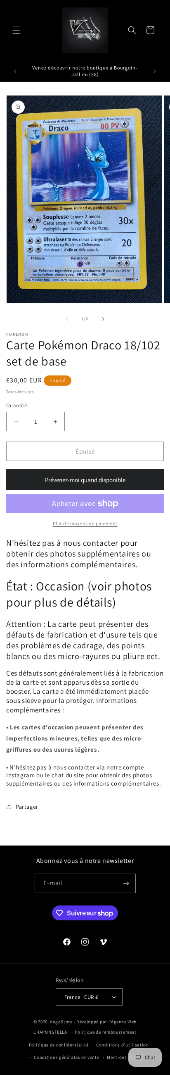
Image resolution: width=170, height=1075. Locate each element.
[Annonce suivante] (155, 71)
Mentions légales (125, 1057)
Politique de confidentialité (59, 1045)
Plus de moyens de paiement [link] (85, 523)
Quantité (16, 405)
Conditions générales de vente (66, 1057)
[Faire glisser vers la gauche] (67, 319)
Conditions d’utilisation (122, 1045)
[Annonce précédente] (15, 71)
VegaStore (61, 1022)
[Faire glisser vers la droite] (103, 319)
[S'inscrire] (126, 883)
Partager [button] (27, 806)
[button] (16, 30)
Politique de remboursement (105, 1032)
